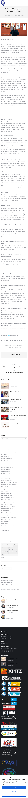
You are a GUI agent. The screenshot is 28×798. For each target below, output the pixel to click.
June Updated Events (15, 399)
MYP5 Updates (4, 478)
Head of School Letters (6, 467)
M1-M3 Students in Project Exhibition (16, 408)
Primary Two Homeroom (6, 504)
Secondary (3, 515)
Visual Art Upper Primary (6, 528)
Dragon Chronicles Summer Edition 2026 (10, 589)
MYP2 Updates (4, 471)
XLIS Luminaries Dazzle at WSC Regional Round (18, 416)
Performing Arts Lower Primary (8, 482)
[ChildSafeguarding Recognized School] (9, 729)
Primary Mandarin (5, 491)
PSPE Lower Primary (6, 508)
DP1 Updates (4, 454)
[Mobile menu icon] (25, 2)
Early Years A (4, 462)
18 (5, 551)
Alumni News (4, 449)
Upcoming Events (5, 521)
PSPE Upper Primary (6, 510)
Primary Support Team (6, 499)
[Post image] (5, 386)
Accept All (14, 787)
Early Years (4, 460)
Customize (14, 791)
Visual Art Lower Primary (6, 525)
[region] (14, 786)
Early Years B (4, 465)
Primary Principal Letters (6, 495)
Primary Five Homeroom (6, 486)
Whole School (4, 530)
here (8, 335)
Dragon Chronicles (5, 458)
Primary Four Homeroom (7, 489)
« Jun (2, 557)
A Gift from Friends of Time (16, 391)
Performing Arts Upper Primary (8, 484)
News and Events (6, 24)
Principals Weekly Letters (7, 506)
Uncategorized (5, 26)
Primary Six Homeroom (6, 497)
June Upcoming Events (15, 423)
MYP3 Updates (4, 473)
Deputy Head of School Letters (8, 452)
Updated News (4, 523)
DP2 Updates (4, 456)
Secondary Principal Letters (7, 517)
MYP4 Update (4, 476)
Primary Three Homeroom (7, 502)
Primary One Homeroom (6, 493)
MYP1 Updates (4, 469)
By (10, 347)
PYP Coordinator (5, 512)
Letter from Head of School (16, 384)
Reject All (14, 795)
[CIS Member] (9, 735)
